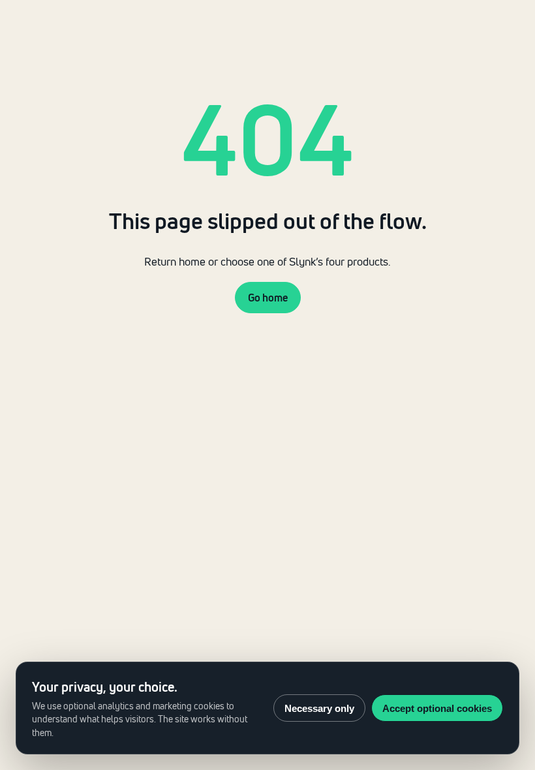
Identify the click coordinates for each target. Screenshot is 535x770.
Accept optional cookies (437, 708)
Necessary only (319, 708)
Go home (268, 297)
